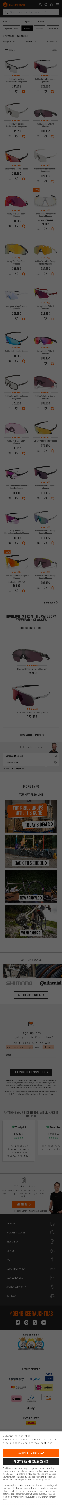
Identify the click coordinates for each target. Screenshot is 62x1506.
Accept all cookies (28, 1453)
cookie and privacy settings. (33, 1443)
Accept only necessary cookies (31, 1462)
